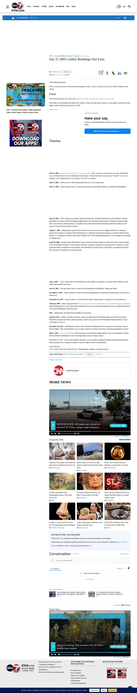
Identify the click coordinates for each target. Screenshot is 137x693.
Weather (36, 6)
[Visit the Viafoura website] (126, 605)
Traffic (44, 6)
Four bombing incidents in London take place (75, 173)
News (29, 6)
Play (67, 6)
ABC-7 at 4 (34, 18)
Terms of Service (44, 662)
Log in (122, 553)
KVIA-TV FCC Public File (48, 667)
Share (74, 6)
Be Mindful (60, 6)
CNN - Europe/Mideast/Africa (73, 354)
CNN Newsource (56, 72)
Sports (51, 6)
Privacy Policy (56, 662)
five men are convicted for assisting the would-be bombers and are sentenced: (104, 303)
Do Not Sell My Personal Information (51, 672)
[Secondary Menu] (9, 6)
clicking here (123, 542)
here (90, 546)
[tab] (55, 568)
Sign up (127, 553)
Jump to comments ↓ (56, 360)
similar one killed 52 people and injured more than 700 (95, 99)
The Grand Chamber (67, 333)
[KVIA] (18, 6)
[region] (90, 579)
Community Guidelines (46, 664)
